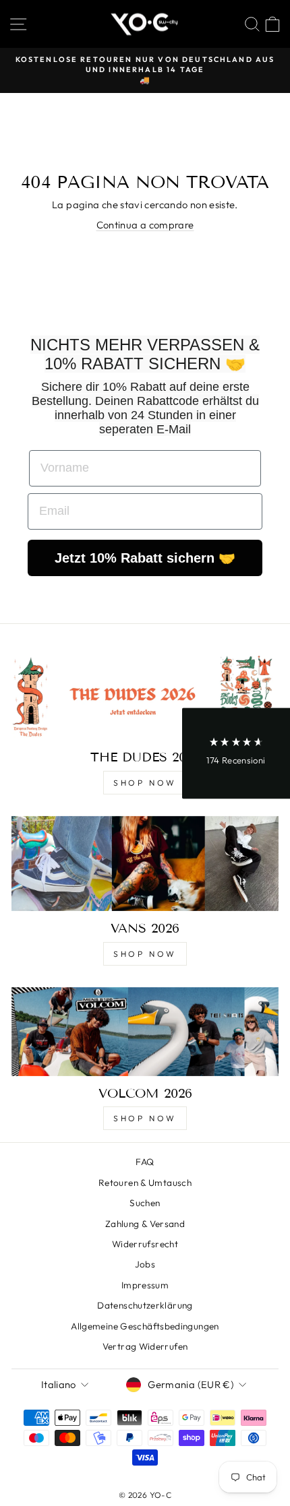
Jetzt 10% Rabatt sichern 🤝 (145, 558)
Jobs (145, 1264)
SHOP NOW (145, 783)
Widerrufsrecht (145, 1244)
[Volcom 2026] (145, 1031)
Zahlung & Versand (145, 1224)
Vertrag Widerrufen (145, 1346)
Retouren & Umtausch (145, 1182)
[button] (236, 753)
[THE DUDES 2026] (145, 695)
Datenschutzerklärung (144, 1305)
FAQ (145, 1162)
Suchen (144, 1203)
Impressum (145, 1285)
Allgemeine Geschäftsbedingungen (145, 1326)
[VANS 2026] (145, 863)
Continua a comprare (145, 224)
